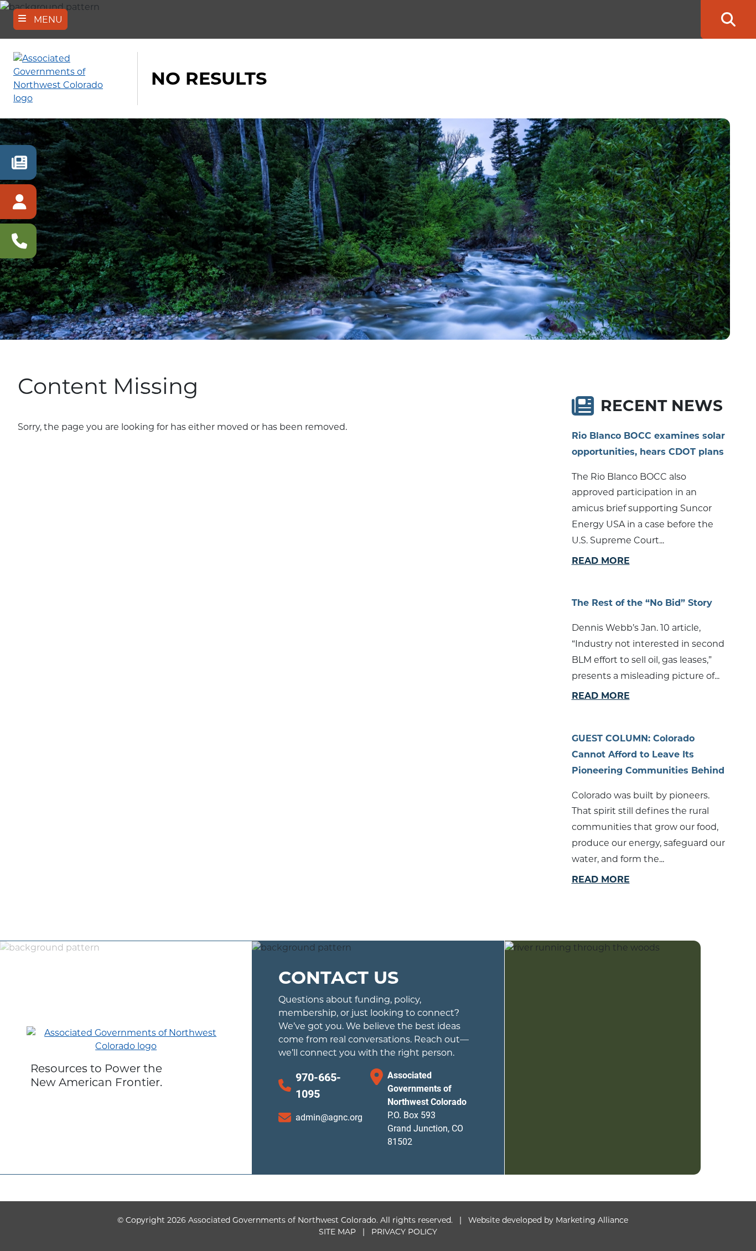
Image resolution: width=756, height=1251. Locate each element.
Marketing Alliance (592, 1220)
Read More (601, 561)
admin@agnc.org (329, 1117)
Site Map (337, 1232)
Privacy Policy (404, 1232)
